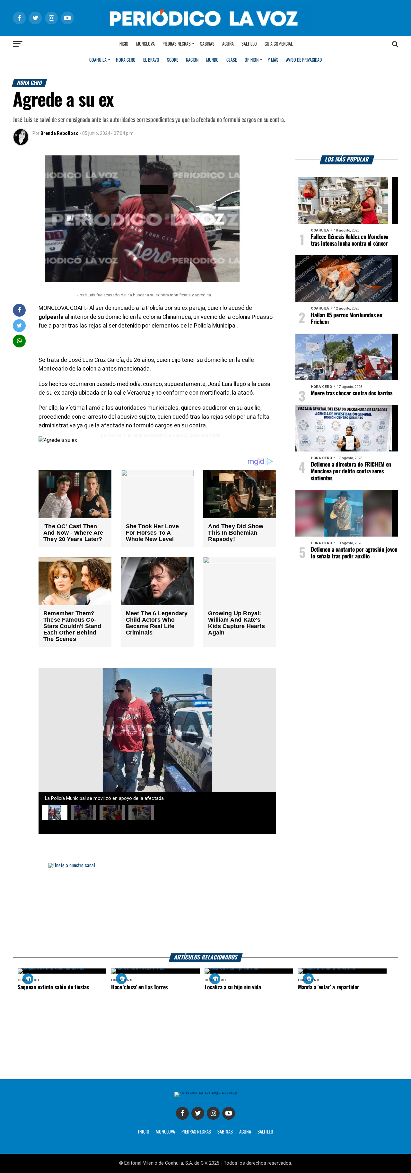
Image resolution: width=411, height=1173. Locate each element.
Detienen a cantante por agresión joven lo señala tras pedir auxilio (354, 553)
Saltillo (249, 44)
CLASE (231, 60)
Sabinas (207, 44)
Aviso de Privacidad (304, 60)
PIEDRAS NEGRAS (196, 1131)
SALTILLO (265, 1131)
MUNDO (212, 60)
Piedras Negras (176, 44)
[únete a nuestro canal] (205, 908)
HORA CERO (126, 60)
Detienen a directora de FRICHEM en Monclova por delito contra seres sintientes (351, 471)
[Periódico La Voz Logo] (205, 18)
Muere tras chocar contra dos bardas (351, 393)
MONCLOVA (165, 1131)
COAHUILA (98, 60)
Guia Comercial (279, 44)
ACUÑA (245, 1131)
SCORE (172, 60)
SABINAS (225, 1131)
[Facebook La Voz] (182, 1113)
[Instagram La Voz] (213, 1113)
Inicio (123, 44)
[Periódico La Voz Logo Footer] (205, 1094)
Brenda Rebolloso (59, 133)
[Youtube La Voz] (228, 1113)
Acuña (228, 44)
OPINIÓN (251, 60)
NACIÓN (192, 60)
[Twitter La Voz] (197, 1113)
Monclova (145, 44)
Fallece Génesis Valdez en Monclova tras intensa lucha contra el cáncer (349, 240)
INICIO (143, 1131)
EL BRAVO (151, 60)
